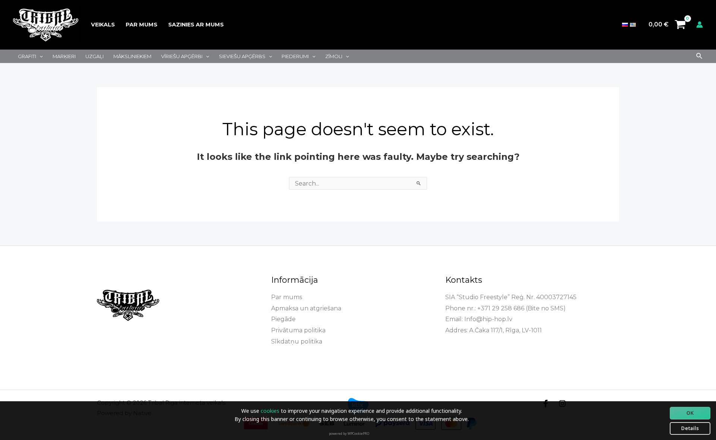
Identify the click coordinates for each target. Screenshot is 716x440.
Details (690, 428)
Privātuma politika (298, 330)
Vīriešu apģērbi (181, 56)
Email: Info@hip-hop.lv (478, 319)
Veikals (103, 24)
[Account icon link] (699, 24)
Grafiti (27, 56)
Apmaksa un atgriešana (306, 308)
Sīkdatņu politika (296, 341)
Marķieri (64, 56)
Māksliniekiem (132, 56)
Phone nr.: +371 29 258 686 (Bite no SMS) (505, 308)
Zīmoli (333, 56)
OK (690, 412)
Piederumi (295, 56)
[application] (39, 56)
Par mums (141, 24)
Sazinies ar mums (196, 24)
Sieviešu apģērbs (242, 56)
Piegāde (283, 319)
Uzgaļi (94, 56)
